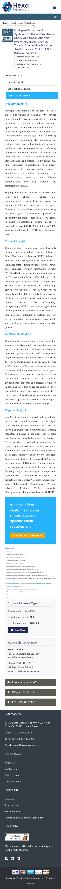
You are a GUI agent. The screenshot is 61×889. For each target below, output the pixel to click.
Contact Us (11, 769)
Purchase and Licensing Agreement (24, 817)
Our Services (12, 775)
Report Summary (14, 75)
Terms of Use (12, 805)
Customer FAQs (13, 781)
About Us (10, 762)
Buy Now (19, 630)
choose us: (23, 692)
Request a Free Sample (18, 95)
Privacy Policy (12, 811)
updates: (24, 702)
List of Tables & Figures (18, 89)
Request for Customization (27, 535)
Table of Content (15, 82)
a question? (24, 682)
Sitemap (9, 799)
